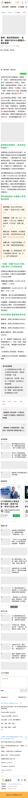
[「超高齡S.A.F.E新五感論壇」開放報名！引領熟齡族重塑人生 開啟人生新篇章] (5, 599)
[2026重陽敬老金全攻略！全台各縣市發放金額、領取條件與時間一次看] (5, 618)
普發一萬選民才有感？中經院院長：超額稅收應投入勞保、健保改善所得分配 (19, 656)
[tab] (11, 521)
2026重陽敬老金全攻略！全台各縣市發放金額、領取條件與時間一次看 (19, 618)
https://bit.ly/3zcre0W (16, 237)
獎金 (4, 404)
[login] (22, 2)
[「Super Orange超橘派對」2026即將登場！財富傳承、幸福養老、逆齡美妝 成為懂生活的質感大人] (5, 541)
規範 (2, 690)
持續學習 (13, 7)
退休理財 (5, 7)
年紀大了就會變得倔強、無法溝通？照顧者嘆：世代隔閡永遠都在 (19, 455)
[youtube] (24, 780)
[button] (25, 2)
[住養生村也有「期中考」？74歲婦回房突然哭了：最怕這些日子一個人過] (5, 647)
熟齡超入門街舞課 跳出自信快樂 (19, 474)
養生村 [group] (4, 12)
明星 (15, 401)
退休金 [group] (10, 12)
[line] (21, 780)
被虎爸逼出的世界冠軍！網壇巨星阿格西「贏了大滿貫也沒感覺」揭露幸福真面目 (18, 446)
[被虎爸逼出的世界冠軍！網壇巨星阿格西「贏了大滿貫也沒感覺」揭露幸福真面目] (5, 446)
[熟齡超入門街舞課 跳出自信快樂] (5, 475)
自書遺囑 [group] (17, 12)
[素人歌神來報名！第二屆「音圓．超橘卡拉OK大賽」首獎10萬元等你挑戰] (5, 561)
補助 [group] (24, 12)
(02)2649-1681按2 (12, 786)
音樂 (21, 401)
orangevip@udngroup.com (15, 784)
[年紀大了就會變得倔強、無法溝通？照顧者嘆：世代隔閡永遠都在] (5, 455)
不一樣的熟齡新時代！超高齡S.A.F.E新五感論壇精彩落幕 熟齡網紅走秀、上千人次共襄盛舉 (19, 590)
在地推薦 (21, 7)
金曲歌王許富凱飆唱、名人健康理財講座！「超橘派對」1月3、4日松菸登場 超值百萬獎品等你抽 (19, 532)
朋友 (4, 401)
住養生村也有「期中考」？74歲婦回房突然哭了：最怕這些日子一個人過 (19, 647)
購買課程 (17, 2)
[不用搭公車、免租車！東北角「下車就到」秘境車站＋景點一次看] (5, 627)
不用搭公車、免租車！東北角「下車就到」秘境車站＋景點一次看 (19, 627)
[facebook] (18, 780)
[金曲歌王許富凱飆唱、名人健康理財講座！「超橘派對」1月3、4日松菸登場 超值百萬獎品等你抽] (5, 532)
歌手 (9, 401)
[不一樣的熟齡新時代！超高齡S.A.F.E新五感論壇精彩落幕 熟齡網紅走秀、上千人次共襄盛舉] (5, 590)
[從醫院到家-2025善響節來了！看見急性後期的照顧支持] (5, 570)
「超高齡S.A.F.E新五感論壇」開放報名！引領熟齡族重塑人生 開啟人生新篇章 (19, 599)
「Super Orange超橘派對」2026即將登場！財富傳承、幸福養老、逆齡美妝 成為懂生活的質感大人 (19, 541)
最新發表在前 (22, 697)
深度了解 (20, 516)
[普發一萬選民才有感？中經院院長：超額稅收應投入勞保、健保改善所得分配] (5, 656)
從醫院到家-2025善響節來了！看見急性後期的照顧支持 (19, 570)
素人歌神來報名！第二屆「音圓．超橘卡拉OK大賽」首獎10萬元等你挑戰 (19, 561)
